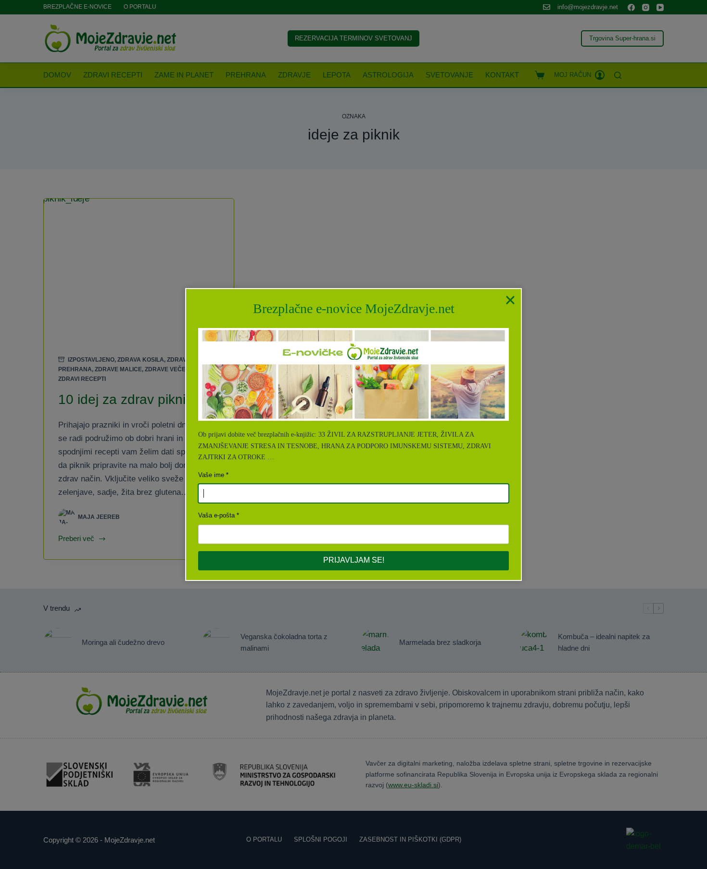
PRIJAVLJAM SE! (353, 560)
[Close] (510, 299)
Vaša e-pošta (216, 515)
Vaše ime (211, 475)
